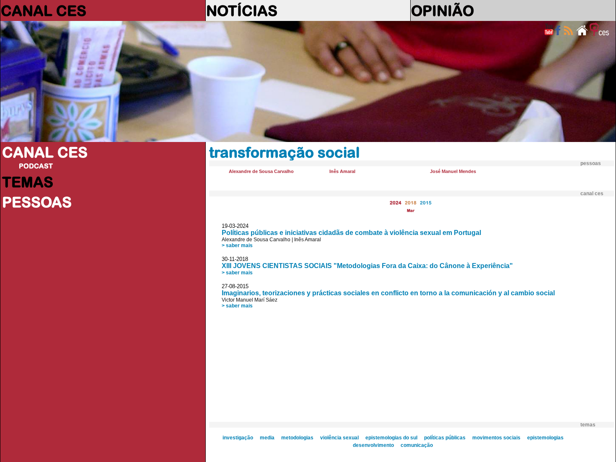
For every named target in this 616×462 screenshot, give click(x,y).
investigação (238, 438)
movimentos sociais (496, 438)
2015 (426, 202)
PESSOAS (37, 202)
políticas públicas (445, 438)
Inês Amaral (342, 171)
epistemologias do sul (391, 438)
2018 (411, 202)
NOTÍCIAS (241, 10)
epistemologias (545, 438)
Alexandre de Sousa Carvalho (261, 171)
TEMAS (27, 181)
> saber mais (237, 245)
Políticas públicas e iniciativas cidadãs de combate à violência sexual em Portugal (351, 232)
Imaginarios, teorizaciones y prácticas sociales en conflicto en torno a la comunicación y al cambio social (388, 293)
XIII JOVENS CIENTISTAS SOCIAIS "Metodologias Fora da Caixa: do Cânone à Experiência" (367, 265)
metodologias (297, 438)
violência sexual (339, 438)
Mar (410, 210)
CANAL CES (43, 10)
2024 (395, 202)
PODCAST (36, 166)
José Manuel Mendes (453, 171)
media (267, 438)
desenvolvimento (373, 445)
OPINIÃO (442, 10)
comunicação (417, 445)
